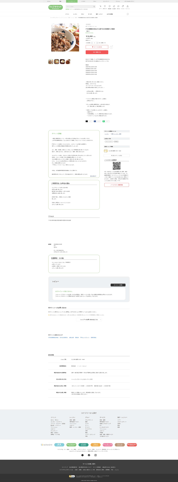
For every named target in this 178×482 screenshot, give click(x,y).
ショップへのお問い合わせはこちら (89, 319)
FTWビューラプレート (84, 337)
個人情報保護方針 (73, 467)
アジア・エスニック (90, 434)
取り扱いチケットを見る (116, 155)
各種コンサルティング (105, 423)
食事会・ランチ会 (55, 434)
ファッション (54, 427)
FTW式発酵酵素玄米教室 (53, 337)
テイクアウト (88, 429)
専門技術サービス (74, 421)
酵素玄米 (77, 337)
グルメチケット (89, 420)
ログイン (71, 9)
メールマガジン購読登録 (117, 184)
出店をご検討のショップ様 (89, 469)
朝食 (86, 421)
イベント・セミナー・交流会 (58, 423)
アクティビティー (122, 421)
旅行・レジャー (122, 417)
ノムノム (117, 469)
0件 (88, 31)
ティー (87, 425)
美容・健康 (72, 420)
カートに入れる (98, 47)
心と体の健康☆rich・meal (115, 150)
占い (101, 425)
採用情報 (108, 469)
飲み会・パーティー (56, 425)
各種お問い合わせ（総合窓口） (109, 467)
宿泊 (119, 425)
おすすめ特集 (110, 14)
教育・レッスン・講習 (72, 17)
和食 (86, 432)
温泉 (119, 427)
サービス (102, 417)
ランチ (87, 423)
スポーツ (53, 429)
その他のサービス (104, 436)
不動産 (101, 432)
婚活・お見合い (55, 432)
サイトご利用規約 (97, 467)
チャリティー (54, 430)
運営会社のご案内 (100, 469)
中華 (86, 430)
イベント (53, 417)
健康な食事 (71, 337)
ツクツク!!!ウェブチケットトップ (56, 17)
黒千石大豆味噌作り (64, 337)
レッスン (65, 17)
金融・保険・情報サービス (106, 434)
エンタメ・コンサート (56, 421)
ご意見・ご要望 (78, 469)
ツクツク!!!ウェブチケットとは (66, 469)
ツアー (119, 420)
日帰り (119, 423)
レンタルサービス (104, 427)
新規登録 (67, 9)
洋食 (86, 436)
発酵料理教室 (93, 337)
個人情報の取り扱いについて (85, 467)
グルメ (87, 417)
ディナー (87, 427)
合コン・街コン (55, 420)
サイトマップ (65, 467)
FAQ (112, 469)
